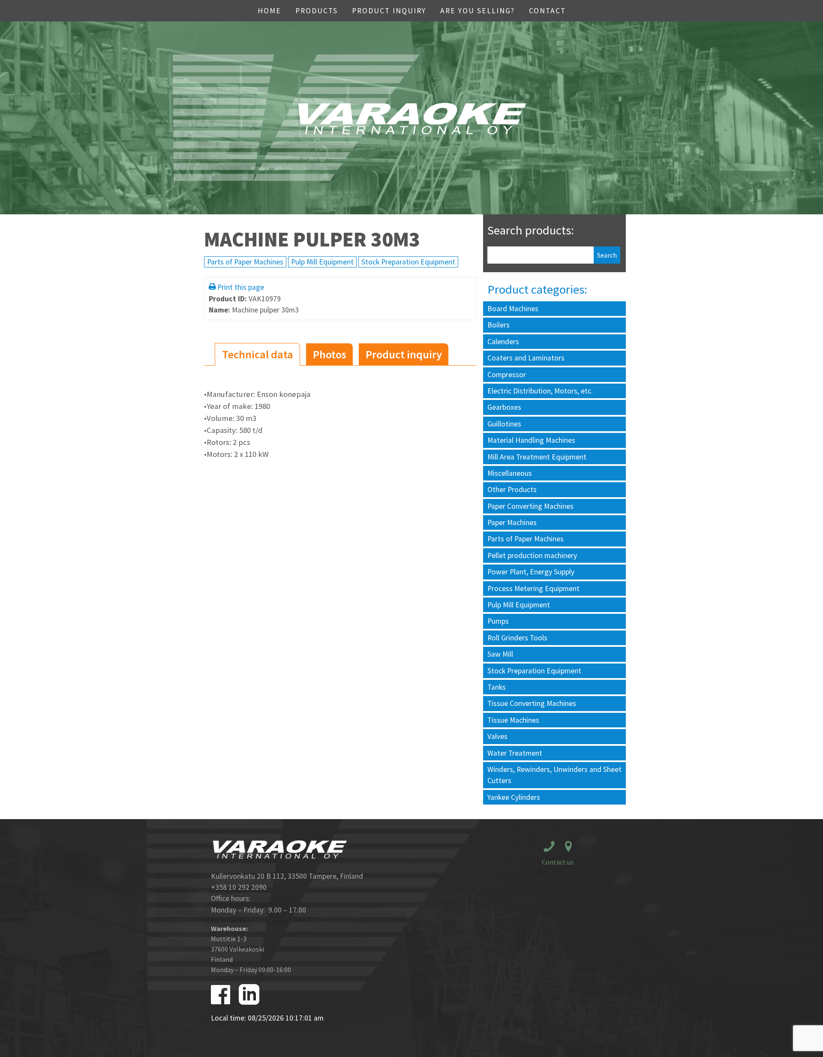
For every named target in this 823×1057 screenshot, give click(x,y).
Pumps (498, 621)
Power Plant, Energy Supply (530, 572)
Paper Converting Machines (530, 506)
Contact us (558, 862)
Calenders (503, 341)
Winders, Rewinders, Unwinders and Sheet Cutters (554, 775)
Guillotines (504, 424)
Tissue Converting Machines (531, 703)
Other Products (512, 489)
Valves (497, 736)
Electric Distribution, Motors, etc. (540, 391)
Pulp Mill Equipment (322, 262)
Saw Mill (500, 654)
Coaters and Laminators (526, 358)
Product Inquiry (389, 10)
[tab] (257, 354)
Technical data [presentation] (257, 354)
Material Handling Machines (531, 440)
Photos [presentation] (329, 354)
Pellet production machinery (532, 555)
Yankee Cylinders (513, 797)
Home (269, 10)
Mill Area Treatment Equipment (536, 457)
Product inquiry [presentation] (404, 354)
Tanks (496, 687)
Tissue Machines (513, 720)
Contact (547, 10)
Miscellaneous (509, 473)
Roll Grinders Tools (517, 638)
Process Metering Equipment (533, 588)
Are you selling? (477, 10)
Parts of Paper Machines (245, 262)
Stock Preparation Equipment (408, 262)
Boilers (498, 325)
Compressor (506, 374)
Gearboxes (504, 407)
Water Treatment (514, 753)
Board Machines (512, 308)
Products (316, 10)
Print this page (240, 287)
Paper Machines (512, 522)
